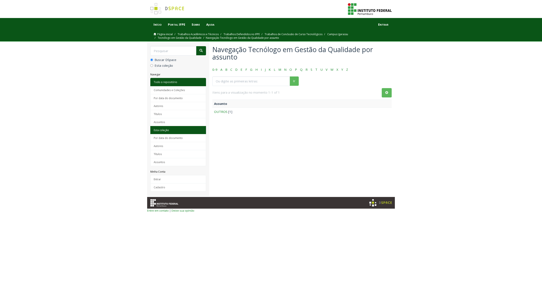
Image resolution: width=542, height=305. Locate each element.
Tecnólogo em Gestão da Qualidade (180, 38)
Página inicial (165, 34)
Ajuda (210, 24)
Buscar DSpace (165, 60)
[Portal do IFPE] (370, 9)
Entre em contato (158, 210)
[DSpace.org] (380, 203)
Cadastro (159, 187)
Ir (294, 81)
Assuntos (159, 122)
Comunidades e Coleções (169, 90)
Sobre (196, 24)
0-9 (214, 69)
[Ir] (201, 50)
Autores (158, 106)
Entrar (157, 179)
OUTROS (220, 112)
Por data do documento (168, 98)
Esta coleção (164, 65)
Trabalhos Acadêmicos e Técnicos (198, 34)
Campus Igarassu (337, 34)
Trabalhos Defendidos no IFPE (242, 34)
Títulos (158, 114)
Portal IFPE (176, 24)
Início (157, 24)
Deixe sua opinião (182, 210)
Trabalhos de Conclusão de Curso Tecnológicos (293, 34)
